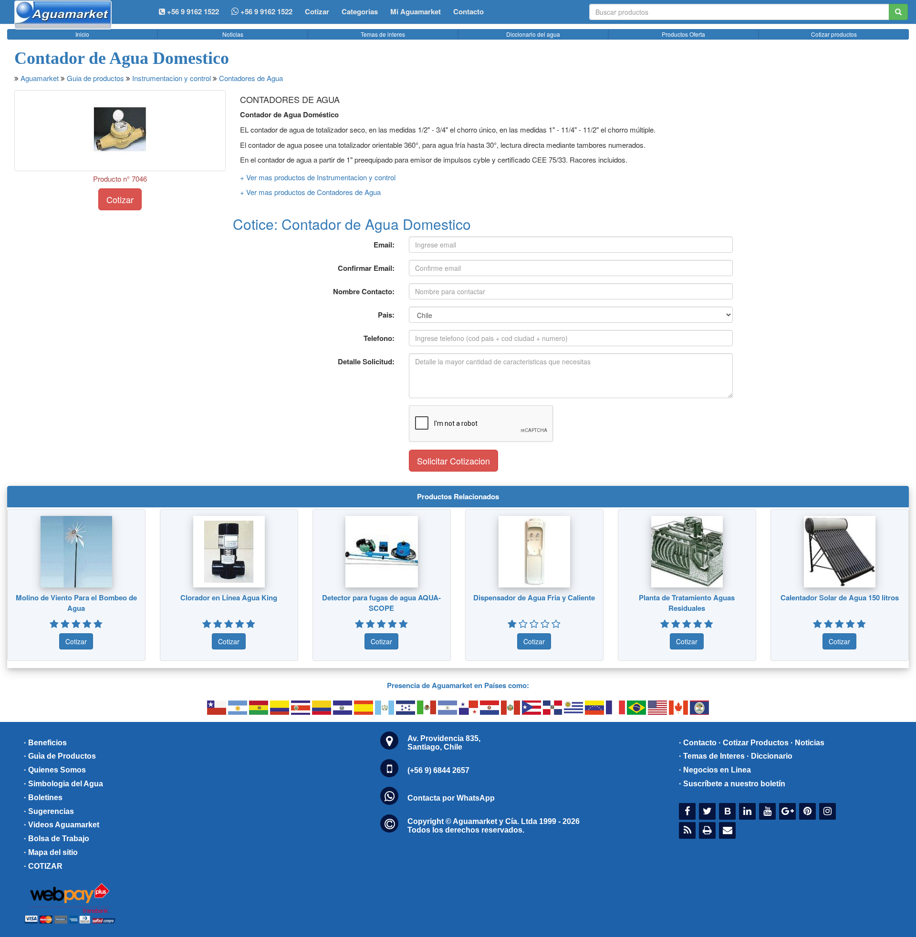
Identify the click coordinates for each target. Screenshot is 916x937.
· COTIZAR (43, 866)
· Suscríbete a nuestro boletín (732, 784)
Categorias (360, 11)
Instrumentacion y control (171, 78)
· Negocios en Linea (715, 770)
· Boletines (43, 797)
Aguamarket (40, 78)
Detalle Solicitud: (366, 361)
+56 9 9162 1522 (265, 11)
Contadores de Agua (251, 78)
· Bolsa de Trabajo (56, 838)
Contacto (468, 11)
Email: (384, 244)
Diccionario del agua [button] (533, 34)
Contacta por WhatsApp (451, 798)
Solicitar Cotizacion (453, 460)
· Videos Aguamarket (61, 825)
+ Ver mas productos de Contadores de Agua (310, 192)
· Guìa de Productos (60, 756)
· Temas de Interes (712, 756)
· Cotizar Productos (753, 743)
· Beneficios (45, 743)
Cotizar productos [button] (834, 34)
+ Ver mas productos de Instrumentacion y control (318, 177)
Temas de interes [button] (383, 34)
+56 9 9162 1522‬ (192, 11)
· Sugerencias (49, 811)
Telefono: (379, 338)
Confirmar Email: (366, 268)
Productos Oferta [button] (683, 34)
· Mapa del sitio (51, 852)
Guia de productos (95, 78)
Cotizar (317, 11)
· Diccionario (769, 756)
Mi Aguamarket (415, 11)
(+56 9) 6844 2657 (438, 770)
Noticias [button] (232, 34)
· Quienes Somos (55, 770)
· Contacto (698, 743)
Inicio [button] (82, 34)
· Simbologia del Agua (63, 784)
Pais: (386, 314)
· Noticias (807, 743)
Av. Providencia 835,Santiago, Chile (443, 742)
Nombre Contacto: (364, 291)
